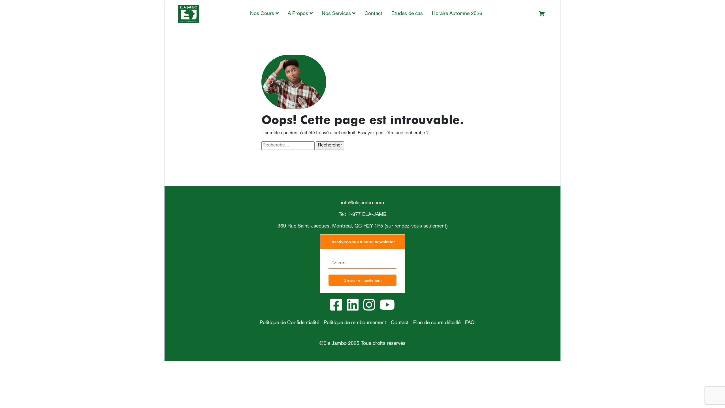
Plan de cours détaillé (436, 323)
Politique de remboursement (355, 323)
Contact (373, 13)
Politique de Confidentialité (289, 323)
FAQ (469, 323)
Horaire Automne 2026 (457, 13)
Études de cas (407, 13)
